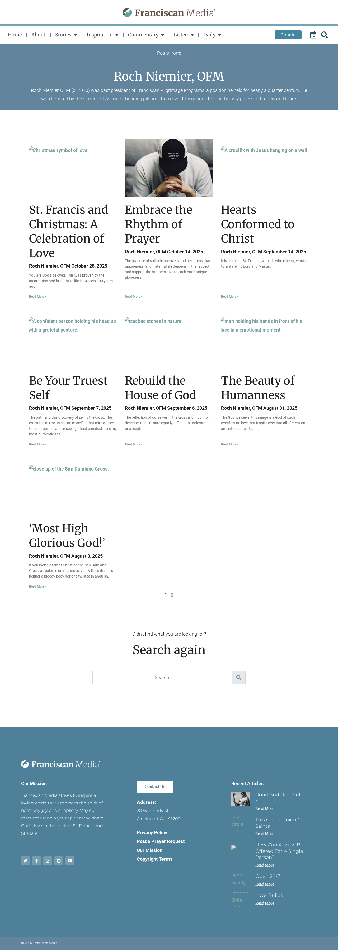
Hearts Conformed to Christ (257, 224)
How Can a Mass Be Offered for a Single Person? (279, 851)
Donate (288, 35)
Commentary (143, 35)
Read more (264, 808)
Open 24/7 (267, 876)
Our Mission (34, 783)
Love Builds (269, 895)
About (38, 35)
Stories (63, 35)
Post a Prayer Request (161, 841)
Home (15, 35)
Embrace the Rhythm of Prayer (158, 224)
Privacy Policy (152, 832)
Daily (209, 35)
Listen (181, 35)
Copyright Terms (154, 859)
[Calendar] (314, 35)
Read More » (38, 297)
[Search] (325, 35)
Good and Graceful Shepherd (277, 798)
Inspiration (100, 35)
